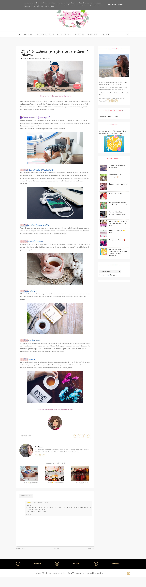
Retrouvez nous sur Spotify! (108, 117)
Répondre (29, 514)
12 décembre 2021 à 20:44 (40, 502)
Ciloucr (28, 502)
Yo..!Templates (48, 573)
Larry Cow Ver (69, 573)
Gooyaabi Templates (94, 573)
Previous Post (20, 548)
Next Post (91, 548)
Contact (105, 34)
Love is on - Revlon (115, 193)
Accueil (56, 548)
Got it (120, 5)
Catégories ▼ (64, 34)
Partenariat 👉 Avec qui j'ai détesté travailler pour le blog (118, 223)
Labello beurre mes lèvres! (118, 184)
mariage (28, 34)
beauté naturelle (44, 34)
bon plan (79, 34)
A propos (92, 34)
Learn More (112, 5)
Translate (113, 275)
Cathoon (39, 447)
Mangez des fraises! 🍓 (117, 240)
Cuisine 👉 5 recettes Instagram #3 (56, 482)
